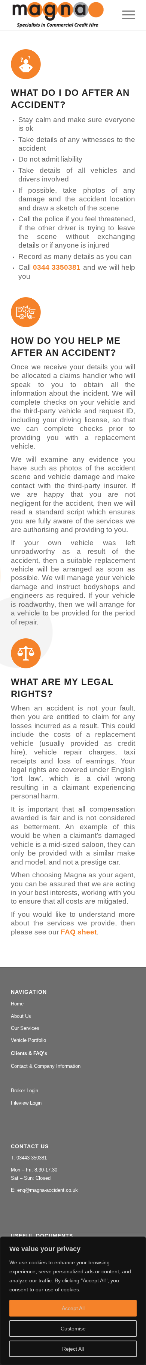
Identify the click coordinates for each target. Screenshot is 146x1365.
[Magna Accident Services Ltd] (60, 15)
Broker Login (24, 1090)
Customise (73, 1329)
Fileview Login (26, 1103)
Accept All (73, 1308)
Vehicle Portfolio (28, 1040)
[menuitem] (125, 15)
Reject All (73, 1349)
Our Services (25, 1028)
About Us (21, 1016)
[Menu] (125, 15)
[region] (73, 1301)
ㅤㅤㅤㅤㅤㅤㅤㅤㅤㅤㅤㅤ (73, 1079)
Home (17, 1004)
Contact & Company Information (45, 1066)
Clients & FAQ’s (29, 1053)
